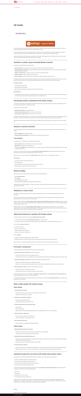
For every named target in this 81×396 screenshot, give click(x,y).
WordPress (21, 394)
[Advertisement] (40, 16)
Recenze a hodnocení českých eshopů (20, 392)
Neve (15, 394)
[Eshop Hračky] (18, 2)
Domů (15, 7)
